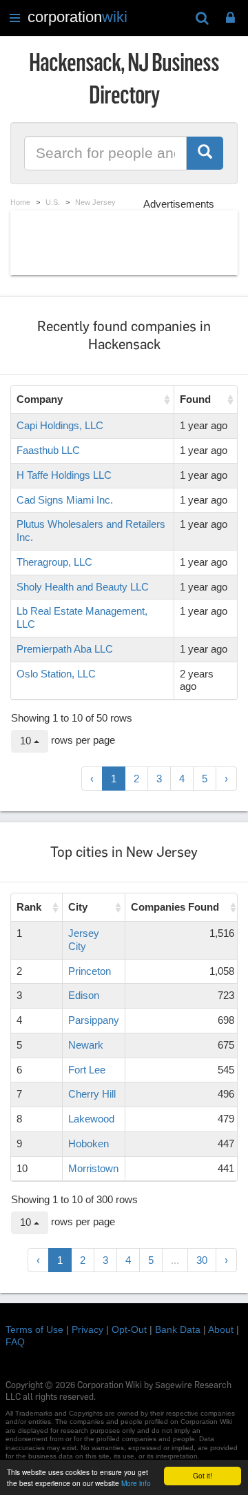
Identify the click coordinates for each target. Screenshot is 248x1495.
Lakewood (91, 1119)
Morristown (93, 1168)
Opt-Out (129, 1329)
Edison (83, 995)
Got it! (202, 1475)
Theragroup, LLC (54, 562)
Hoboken (88, 1143)
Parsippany (93, 1020)
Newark (85, 1045)
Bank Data (177, 1329)
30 (201, 1260)
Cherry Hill (92, 1094)
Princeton (89, 971)
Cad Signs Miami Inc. (65, 500)
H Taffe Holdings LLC (64, 475)
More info (136, 1483)
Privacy (87, 1329)
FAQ (15, 1341)
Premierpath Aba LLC (65, 649)
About (221, 1329)
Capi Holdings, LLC (60, 425)
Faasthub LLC (48, 450)
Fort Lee (86, 1070)
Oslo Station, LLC (56, 674)
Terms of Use (34, 1329)
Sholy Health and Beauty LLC (83, 587)
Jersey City (83, 939)
